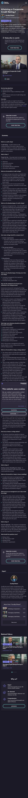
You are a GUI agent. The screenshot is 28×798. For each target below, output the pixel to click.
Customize (13, 413)
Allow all (14, 410)
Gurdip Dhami (6, 650)
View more (14, 622)
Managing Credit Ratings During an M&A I (14, 616)
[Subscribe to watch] (14, 62)
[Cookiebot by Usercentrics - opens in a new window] (20, 383)
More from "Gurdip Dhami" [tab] (12, 604)
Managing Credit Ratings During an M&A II (14, 612)
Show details (21, 406)
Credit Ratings (5, 20)
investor (24, 105)
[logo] (5, 3)
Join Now (14, 706)
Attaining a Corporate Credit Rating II (14, 608)
